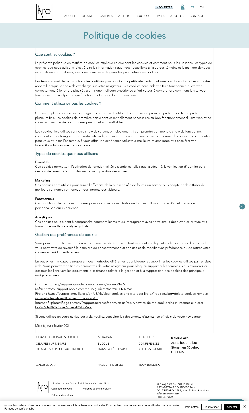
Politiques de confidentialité (96, 388)
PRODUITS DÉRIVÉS (110, 364)
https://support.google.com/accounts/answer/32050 (88, 284)
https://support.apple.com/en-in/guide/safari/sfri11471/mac (89, 289)
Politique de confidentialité (19, 408)
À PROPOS (105, 337)
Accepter (232, 407)
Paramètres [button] (192, 407)
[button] (182, 7)
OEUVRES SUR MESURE (51, 343)
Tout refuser (212, 407)
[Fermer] (244, 407)
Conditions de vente (61, 388)
